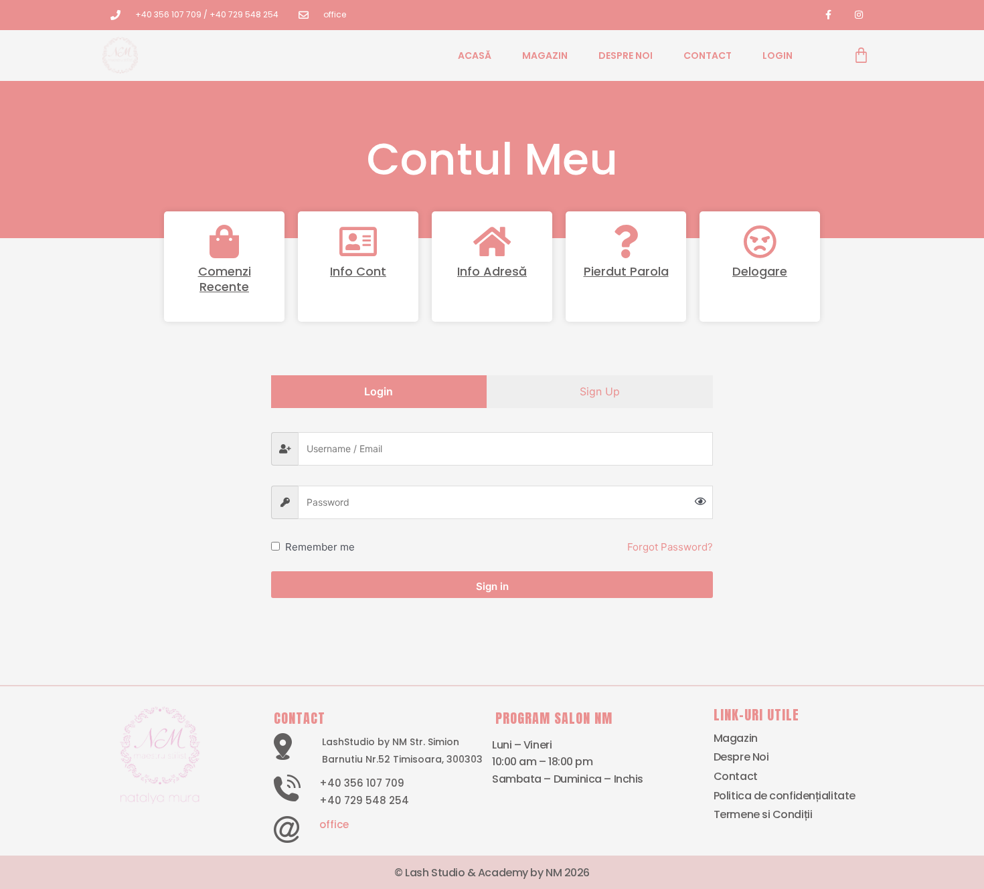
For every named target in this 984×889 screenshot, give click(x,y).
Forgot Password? (670, 546)
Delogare (759, 271)
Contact (707, 55)
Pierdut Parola (626, 271)
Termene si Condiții (763, 814)
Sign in (492, 586)
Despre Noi (625, 55)
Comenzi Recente (224, 279)
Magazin (545, 55)
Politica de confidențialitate (784, 795)
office (334, 824)
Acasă (474, 55)
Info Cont (358, 271)
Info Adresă (492, 271)
